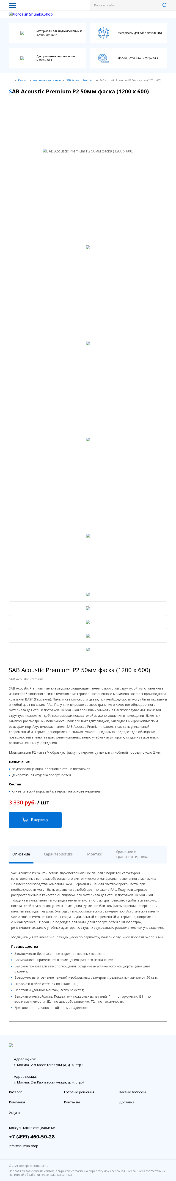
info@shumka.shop (23, 1145)
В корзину (39, 820)
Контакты (72, 1102)
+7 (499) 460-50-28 (32, 1136)
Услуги (14, 1112)
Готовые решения (79, 1092)
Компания (17, 1102)
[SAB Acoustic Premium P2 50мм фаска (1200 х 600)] (158, 287)
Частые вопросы (132, 1092)
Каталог (15, 1092)
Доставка (126, 1102)
